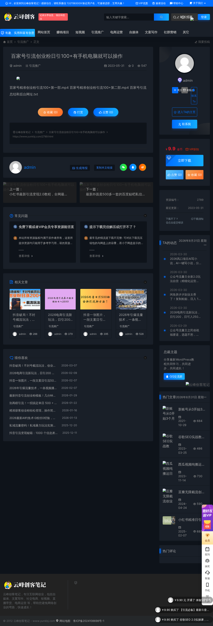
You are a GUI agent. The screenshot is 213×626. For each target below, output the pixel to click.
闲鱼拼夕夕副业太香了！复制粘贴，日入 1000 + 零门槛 (185, 297)
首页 (10, 41)
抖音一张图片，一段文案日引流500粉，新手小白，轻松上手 (95, 317)
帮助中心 (178, 3)
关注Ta (177, 90)
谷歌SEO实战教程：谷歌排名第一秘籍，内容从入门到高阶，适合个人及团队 (192, 437)
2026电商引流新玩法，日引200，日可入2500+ (185, 315)
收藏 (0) (52, 112)
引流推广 (23, 41)
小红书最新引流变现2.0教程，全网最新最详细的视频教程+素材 (39, 194)
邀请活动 (160, 3)
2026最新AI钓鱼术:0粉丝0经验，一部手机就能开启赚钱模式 (33, 418)
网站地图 (64, 620)
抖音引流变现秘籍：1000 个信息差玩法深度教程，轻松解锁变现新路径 (33, 433)
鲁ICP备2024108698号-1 (88, 620)
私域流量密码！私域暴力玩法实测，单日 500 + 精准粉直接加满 (33, 425)
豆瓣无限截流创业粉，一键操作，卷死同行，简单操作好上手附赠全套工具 (192, 492)
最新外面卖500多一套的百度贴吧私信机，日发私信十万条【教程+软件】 (116, 194)
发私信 (187, 90)
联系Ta (194, 98)
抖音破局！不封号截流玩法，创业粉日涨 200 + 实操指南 (24, 317)
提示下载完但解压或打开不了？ (112, 227)
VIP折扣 (194, 149)
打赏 (79, 112)
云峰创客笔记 (23, 132)
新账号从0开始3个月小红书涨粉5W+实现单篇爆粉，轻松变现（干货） (192, 409)
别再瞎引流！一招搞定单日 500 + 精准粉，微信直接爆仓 (33, 403)
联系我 (186, 124)
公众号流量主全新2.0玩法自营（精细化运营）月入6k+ (185, 279)
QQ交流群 (176, 376)
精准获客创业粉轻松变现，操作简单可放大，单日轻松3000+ (33, 410)
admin (17, 65)
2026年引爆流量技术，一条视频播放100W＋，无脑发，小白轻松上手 (131, 317)
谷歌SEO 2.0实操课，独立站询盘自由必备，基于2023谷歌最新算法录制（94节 (195, 613)
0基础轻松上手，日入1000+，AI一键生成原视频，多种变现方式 (195, 622)
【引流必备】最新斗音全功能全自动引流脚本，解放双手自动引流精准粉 (195, 603)
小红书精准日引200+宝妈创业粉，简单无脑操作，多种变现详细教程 (192, 520)
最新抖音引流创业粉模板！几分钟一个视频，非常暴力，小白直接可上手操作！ (33, 395)
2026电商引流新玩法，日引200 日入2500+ (60, 317)
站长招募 (186, 17)
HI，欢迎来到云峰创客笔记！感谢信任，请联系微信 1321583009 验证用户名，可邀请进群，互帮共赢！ (66, 3)
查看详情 (24, 256)
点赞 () (107, 112)
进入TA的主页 (186, 112)
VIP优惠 (143, 3)
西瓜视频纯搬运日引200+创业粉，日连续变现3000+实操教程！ (192, 464)
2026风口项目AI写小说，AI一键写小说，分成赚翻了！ (184, 261)
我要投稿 (203, 41)
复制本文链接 (104, 167)
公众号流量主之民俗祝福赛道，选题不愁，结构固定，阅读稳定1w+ (184, 332)
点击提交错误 (175, 222)
